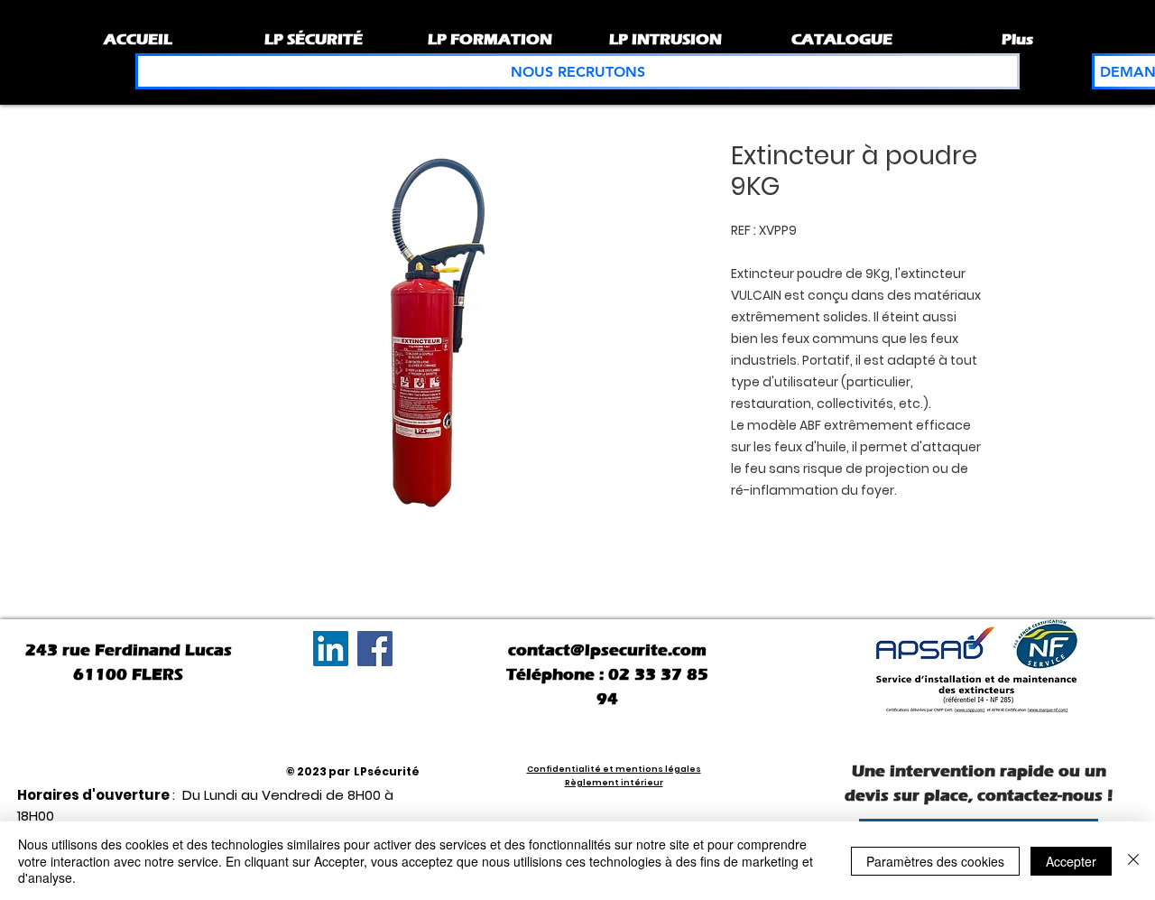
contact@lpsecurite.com (607, 650)
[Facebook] (375, 648)
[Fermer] (1133, 861)
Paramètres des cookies (935, 861)
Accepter (1071, 861)
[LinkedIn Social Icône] (330, 648)
